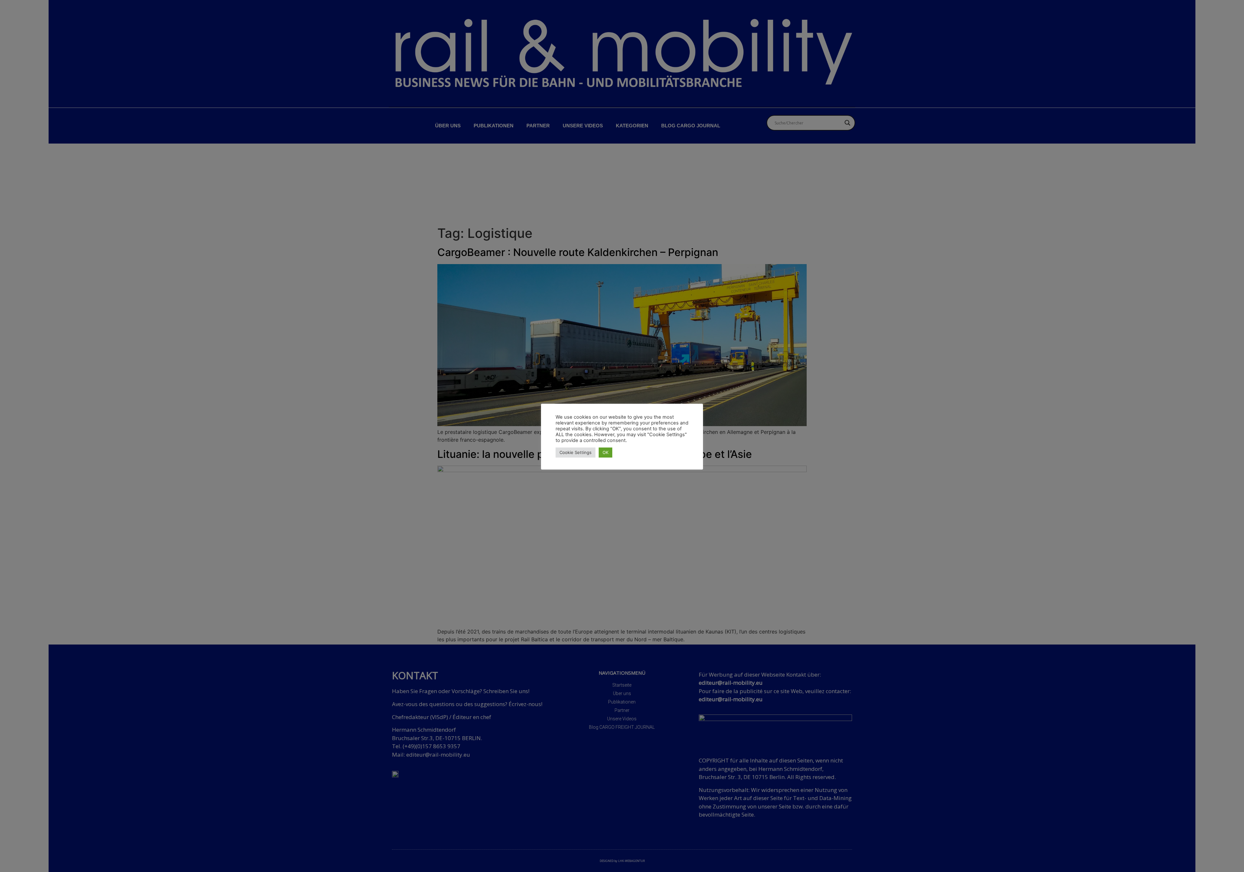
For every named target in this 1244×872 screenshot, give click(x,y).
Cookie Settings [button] (575, 452)
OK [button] (605, 452)
